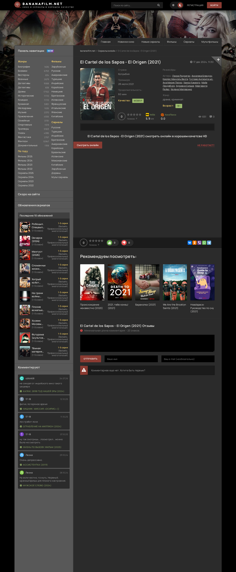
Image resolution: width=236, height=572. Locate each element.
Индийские (57, 83)
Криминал (23, 103)
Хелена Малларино (181, 89)
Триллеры (23, 128)
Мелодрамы (24, 108)
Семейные (24, 120)
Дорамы (56, 172)
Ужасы (21, 132)
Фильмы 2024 (25, 160)
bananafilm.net (87, 50)
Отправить (91, 358)
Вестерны (23, 74)
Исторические (26, 95)
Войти (214, 5)
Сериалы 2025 (26, 172)
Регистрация (195, 5)
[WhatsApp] (204, 243)
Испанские (57, 99)
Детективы (24, 83)
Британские (58, 95)
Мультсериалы (59, 177)
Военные (23, 79)
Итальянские (58, 108)
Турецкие (56, 79)
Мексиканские (59, 160)
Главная (106, 41)
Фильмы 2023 (25, 164)
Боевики (22, 70)
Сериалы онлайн (106, 50)
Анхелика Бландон (202, 75)
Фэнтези (22, 141)
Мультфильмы (209, 41)
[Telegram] (209, 243)
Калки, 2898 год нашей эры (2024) (43, 391)
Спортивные (25, 124)
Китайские (57, 116)
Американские (59, 74)
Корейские (57, 87)
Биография (24, 66)
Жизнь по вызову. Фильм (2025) (42, 447)
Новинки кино (126, 41)
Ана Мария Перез (172, 82)
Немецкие (57, 91)
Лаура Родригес (181, 75)
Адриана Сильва (185, 85)
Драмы (22, 91)
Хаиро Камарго (191, 82)
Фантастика (24, 137)
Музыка (22, 112)
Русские (55, 70)
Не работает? (206, 145)
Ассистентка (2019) (35, 464)
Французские (58, 103)
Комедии (23, 99)
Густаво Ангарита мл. (201, 79)
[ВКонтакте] (190, 243)
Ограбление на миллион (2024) (42, 426)
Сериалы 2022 (26, 185)
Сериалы (189, 41)
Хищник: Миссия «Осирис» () (41, 408)
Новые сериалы (150, 41)
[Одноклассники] (194, 243)
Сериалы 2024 (26, 177)
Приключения (25, 116)
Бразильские (58, 152)
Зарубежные (58, 66)
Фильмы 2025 (25, 156)
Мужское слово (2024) (37, 485)
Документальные (27, 145)
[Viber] (199, 243)
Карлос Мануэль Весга (175, 79)
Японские (56, 112)
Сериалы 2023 (26, 181)
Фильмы (171, 41)
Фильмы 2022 (25, 168)
